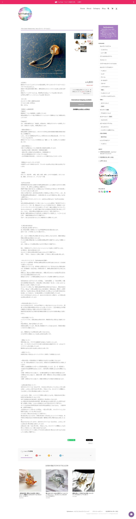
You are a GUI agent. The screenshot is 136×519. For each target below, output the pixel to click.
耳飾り (102, 89)
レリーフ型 (103, 52)
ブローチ (103, 83)
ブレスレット (103, 59)
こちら (82, 91)
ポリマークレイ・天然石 (106, 116)
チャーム (103, 77)
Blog (104, 8)
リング (102, 74)
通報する (90, 443)
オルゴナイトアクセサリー (106, 67)
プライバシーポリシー (97, 511)
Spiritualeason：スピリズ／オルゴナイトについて (108, 152)
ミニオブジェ (104, 49)
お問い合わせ (103, 160)
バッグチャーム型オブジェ (107, 130)
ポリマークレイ (105, 103)
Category (96, 8)
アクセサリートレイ (106, 113)
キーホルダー (104, 80)
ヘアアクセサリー (105, 86)
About (89, 8)
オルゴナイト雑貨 (104, 109)
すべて (26, 455)
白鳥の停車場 (103, 133)
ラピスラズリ (104, 120)
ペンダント (103, 70)
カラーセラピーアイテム (106, 123)
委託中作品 (103, 136)
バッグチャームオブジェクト (108, 96)
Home (82, 8)
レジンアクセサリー (105, 140)
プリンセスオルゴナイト (106, 56)
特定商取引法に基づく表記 (107, 157)
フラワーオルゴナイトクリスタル (108, 63)
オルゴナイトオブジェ (105, 46)
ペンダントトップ (105, 93)
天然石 (102, 106)
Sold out (81, 104)
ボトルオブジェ (105, 126)
